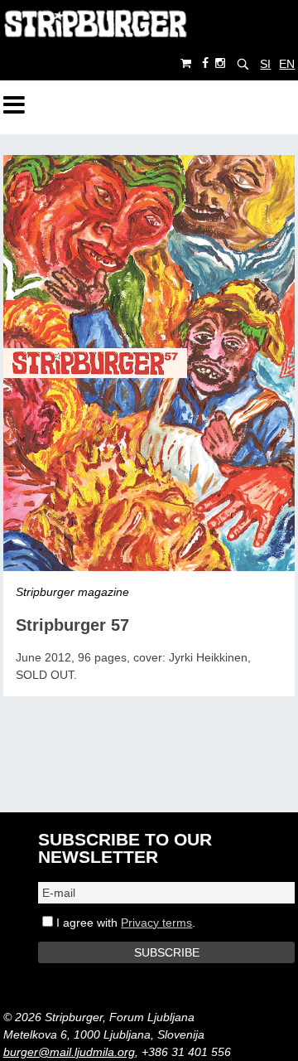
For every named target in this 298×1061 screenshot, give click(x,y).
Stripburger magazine (72, 591)
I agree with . (124, 922)
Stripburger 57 (72, 625)
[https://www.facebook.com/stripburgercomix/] (205, 63)
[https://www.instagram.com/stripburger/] (220, 63)
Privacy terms (156, 922)
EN (287, 63)
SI (265, 63)
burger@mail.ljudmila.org (69, 1052)
